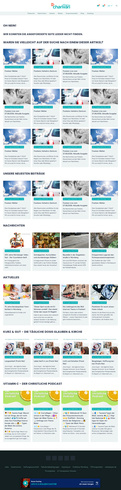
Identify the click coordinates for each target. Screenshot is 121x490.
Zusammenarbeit (71, 13)
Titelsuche (31, 13)
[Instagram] (9, 6)
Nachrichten (42, 13)
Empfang (90, 13)
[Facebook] (5, 6)
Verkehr (52, 13)
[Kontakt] (20, 6)
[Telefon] (16, 6)
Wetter (60, 13)
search (117, 6)
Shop (82, 13)
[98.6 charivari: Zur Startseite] (60, 6)
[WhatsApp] (13, 6)
